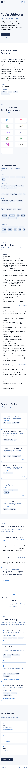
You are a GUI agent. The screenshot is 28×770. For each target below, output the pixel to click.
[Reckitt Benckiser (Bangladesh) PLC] (21, 120)
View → (23, 426)
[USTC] (21, 138)
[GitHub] (4, 38)
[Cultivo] (7, 151)
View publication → (7, 580)
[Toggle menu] (25, 2)
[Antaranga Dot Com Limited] (7, 126)
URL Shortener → (11, 512)
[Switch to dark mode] (22, 2)
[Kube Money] (7, 132)
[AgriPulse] (21, 144)
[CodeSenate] (7, 144)
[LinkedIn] (1, 38)
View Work (5, 34)
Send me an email (6, 759)
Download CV (15, 34)
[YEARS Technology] (21, 132)
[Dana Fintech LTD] (21, 126)
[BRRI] (7, 138)
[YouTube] (6, 38)
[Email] (26, 767)
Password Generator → (20, 512)
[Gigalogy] (7, 120)
